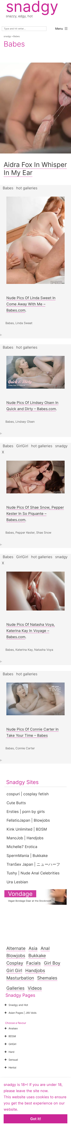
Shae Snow (43, 532)
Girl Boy (52, 963)
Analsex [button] (13, 1028)
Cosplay (14, 963)
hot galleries (26, 188)
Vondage (20, 893)
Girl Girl (14, 970)
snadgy (7, 36)
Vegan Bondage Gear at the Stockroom (29, 900)
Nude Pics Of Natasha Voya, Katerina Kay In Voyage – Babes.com (30, 630)
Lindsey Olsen (25, 421)
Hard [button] (11, 1051)
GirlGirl (22, 446)
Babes (8, 188)
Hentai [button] (12, 1067)
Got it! (35, 1119)
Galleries (15, 988)
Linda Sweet (23, 323)
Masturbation (20, 978)
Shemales (47, 978)
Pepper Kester (25, 532)
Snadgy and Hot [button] (18, 1004)
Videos (35, 988)
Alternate (15, 948)
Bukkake (37, 955)
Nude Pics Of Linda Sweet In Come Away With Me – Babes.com (31, 304)
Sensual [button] (13, 1059)
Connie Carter (25, 748)
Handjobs (35, 970)
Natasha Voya (43, 649)
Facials (33, 963)
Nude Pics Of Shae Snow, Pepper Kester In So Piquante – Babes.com (35, 513)
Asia (33, 948)
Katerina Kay (24, 649)
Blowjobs (15, 955)
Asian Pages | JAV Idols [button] (22, 1012)
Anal (45, 948)
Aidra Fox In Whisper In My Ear (35, 168)
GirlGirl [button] (12, 1044)
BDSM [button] (12, 1036)
